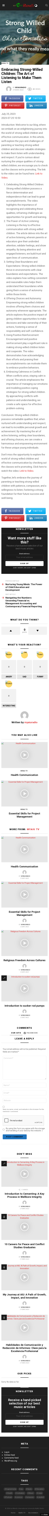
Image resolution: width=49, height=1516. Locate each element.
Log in (6, 1452)
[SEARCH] (46, 5)
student (41, 1497)
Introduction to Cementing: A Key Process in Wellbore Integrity (24, 1195)
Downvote (37, 631)
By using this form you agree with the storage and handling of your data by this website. (25, 1129)
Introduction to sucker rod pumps (25, 1005)
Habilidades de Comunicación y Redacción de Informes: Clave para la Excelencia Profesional (24, 1348)
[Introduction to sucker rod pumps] (24, 988)
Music (31, 1493)
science (19, 1497)
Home (13, 1513)
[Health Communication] (24, 755)
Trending (4, 978)
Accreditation (33, 1513)
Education (40, 1489)
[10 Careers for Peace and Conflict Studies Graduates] (24, 1227)
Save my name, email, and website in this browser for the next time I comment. (23, 1110)
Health (10, 1493)
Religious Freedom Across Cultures (24, 960)
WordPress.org (10, 1461)
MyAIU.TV (22, 1513)
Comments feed (11, 1458)
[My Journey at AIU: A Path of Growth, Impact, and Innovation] (24, 1277)
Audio (29, 1489)
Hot (4, 1216)
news (40, 1493)
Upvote (10, 631)
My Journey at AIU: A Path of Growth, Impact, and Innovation (24, 1296)
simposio (30, 1497)
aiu (22, 1489)
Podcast (9, 1497)
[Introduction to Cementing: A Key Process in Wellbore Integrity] (24, 1174)
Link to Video (26, 470)
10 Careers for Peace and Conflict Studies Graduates (24, 1246)
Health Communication (24, 775)
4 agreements (11, 1489)
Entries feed (9, 1455)
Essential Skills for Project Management (24, 815)
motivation (20, 1493)
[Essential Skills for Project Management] (24, 793)
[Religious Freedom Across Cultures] (24, 943)
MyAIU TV (24, 771)
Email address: (24, 554)
